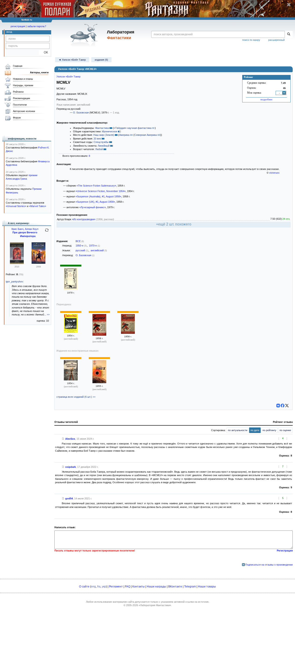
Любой (99, 149)
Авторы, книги (39, 72)
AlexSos (70, 438)
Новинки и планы (23, 78)
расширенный (276, 40)
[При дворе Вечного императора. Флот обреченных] (38, 262)
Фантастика (102, 128)
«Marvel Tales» (37, 206)
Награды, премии (23, 85)
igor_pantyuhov (14, 281)
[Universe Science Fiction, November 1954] (70, 332)
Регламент (116, 586)
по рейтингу (269, 430)
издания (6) (101, 59)
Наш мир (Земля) (103, 134)
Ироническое (109, 131)
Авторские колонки (24, 111)
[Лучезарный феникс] (70, 289)
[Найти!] (289, 34)
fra (98, 586)
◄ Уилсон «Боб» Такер (72, 59)
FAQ (127, 586)
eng (93, 586)
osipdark (70, 466)
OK (44, 52)
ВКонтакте (175, 586)
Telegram (190, 586)
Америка (124, 134)
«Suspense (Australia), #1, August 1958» (98, 196)
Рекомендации (21, 98)
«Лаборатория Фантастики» (155, 605)
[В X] (287, 405)
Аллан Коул (31, 229)
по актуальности (237, 430)
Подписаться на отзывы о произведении (269, 564)
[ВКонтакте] (278, 405)
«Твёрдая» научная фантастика (132, 128)
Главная (17, 66)
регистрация (18, 26)
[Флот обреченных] (17, 263)
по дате (255, 430)
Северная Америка (145, 134)
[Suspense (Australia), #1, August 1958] (128, 333)
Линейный (103, 145)
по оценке (285, 430)
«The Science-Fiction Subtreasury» (96, 185)
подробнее (266, 99)
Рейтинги (18, 91)
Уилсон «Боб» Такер (68, 76)
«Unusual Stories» (16, 206)
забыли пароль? (36, 26)
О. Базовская (81, 112)
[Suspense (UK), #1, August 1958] (99, 334)
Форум (17, 117)
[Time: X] (99, 382)
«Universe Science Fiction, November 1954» (101, 191)
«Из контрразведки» (83, 219)
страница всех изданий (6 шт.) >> (75, 396)
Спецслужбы (101, 142)
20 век (97, 138)
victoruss (274, 172)
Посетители (20, 104)
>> (48, 314)
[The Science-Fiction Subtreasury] (70, 379)
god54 (69, 498)
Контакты (138, 586)
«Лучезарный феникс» (92, 207)
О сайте (84, 586)
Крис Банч (18, 229)
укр (104, 586)
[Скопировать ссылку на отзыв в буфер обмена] (63, 438)
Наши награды (156, 586)
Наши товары (207, 586)
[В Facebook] (282, 405)
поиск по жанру (251, 40)
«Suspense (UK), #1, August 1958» (95, 201)
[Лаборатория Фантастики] (85, 35)
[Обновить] (47, 232)
